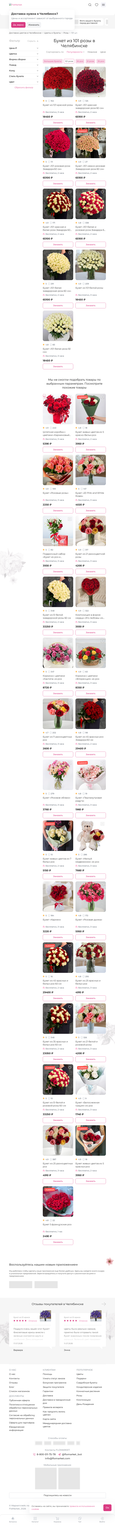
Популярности (75, 52)
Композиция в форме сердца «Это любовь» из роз (89, 617)
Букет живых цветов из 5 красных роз (89, 1165)
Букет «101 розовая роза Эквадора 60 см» (56, 167)
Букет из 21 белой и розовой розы (86, 1043)
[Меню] (103, 4)
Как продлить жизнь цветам (54, 1413)
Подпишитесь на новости (58, 1495)
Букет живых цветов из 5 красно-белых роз (89, 433)
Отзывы (13, 1382)
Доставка (48, 1395)
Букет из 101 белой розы (89, 288)
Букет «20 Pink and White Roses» (89, 494)
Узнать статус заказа (54, 1378)
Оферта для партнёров (21, 1422)
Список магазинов (19, 1391)
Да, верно (18, 24)
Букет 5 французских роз (57, 1224)
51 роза (90, 61)
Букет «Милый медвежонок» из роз (87, 860)
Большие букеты (52, 61)
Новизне (92, 52)
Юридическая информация (16, 1428)
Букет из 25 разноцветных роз (58, 1165)
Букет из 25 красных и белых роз (88, 982)
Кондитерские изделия (89, 1387)
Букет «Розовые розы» (56, 493)
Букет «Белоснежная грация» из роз (87, 1104)
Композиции (83, 1399)
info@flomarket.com (57, 1458)
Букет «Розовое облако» (56, 797)
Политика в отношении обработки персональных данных (23, 1407)
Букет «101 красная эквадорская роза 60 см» (89, 106)
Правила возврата (53, 1407)
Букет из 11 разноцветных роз (57, 738)
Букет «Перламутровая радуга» (88, 799)
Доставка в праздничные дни (56, 1401)
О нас (12, 1374)
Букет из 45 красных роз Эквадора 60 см (89, 738)
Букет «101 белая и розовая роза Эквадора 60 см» (90, 229)
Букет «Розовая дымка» (88, 919)
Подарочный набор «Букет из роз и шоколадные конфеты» (56, 556)
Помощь (47, 1374)
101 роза (69, 61)
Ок (107, 1507)
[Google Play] (20, 1284)
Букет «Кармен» (52, 919)
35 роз (101, 61)
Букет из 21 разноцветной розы (90, 555)
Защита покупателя (53, 1387)
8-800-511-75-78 (46, 1454)
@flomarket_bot (72, 1454)
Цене (103, 52)
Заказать (58, 122)
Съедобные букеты (86, 1382)
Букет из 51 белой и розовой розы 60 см (54, 1104)
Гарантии (48, 1391)
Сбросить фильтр (24, 87)
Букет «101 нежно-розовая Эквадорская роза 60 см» (90, 167)
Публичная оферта (19, 1400)
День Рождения (85, 1404)
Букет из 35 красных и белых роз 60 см (55, 1043)
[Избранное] (96, 4)
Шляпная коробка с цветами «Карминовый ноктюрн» (56, 434)
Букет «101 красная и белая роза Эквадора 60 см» (56, 229)
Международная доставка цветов (57, 1425)
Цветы (79, 1374)
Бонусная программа (54, 1382)
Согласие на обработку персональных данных (22, 1417)
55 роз (80, 61)
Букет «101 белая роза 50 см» (57, 350)
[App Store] (46, 1284)
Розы (79, 1395)
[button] (104, 1304)
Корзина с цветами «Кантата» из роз (54, 677)
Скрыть (31, 41)
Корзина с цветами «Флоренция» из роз (87, 677)
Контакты (14, 1378)
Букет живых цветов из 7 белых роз (57, 860)
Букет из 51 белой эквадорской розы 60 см (57, 616)
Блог (11, 1387)
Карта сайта (49, 1419)
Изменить (33, 24)
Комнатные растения (88, 1391)
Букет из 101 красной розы (58, 105)
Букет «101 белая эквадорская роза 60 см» (57, 289)
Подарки (81, 1378)
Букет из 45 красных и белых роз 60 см (55, 982)
